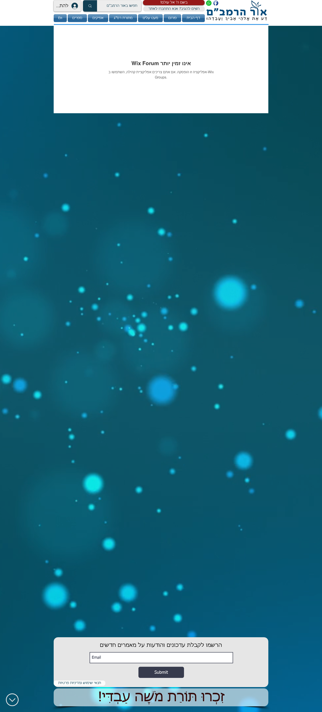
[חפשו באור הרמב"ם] (90, 6)
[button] (174, 2)
